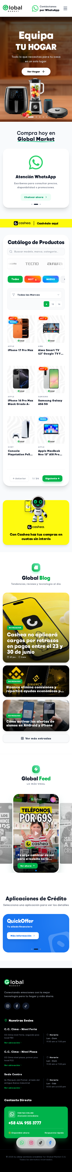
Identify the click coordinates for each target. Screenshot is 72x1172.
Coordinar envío (38, 201)
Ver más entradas (38, 738)
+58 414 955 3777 (24, 1122)
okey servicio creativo (29, 1156)
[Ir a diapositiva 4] (38, 117)
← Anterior (19, 478)
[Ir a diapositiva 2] (28, 117)
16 (59, 304)
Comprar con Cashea (33, 72)
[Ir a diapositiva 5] (43, 117)
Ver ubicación (12, 1042)
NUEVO (50, 279)
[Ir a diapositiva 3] (32, 117)
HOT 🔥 (32, 279)
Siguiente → (52, 478)
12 (53, 304)
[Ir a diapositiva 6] (47, 117)
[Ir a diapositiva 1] (25, 117)
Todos (15, 279)
